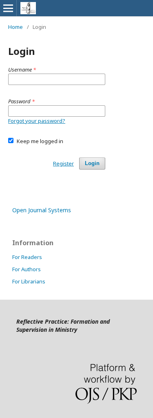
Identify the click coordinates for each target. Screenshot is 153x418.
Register (63, 163)
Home (15, 26)
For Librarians (28, 281)
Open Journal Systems (41, 210)
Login (92, 163)
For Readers (27, 257)
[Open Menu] (8, 8)
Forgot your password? (36, 120)
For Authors (26, 269)
